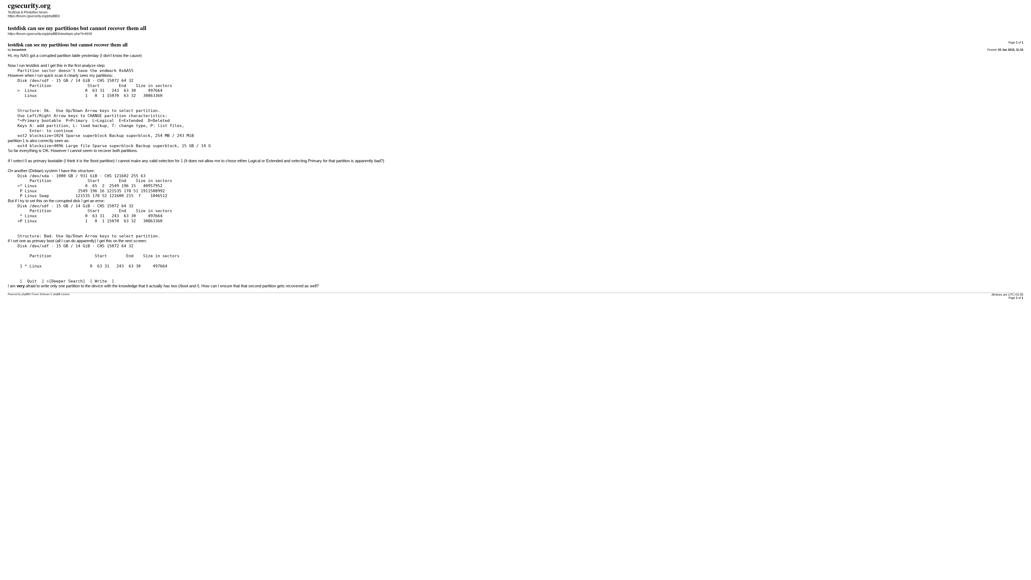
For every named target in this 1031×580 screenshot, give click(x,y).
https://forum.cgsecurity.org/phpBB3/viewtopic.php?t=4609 (50, 34)
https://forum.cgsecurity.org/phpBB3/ (34, 16)
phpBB (25, 294)
